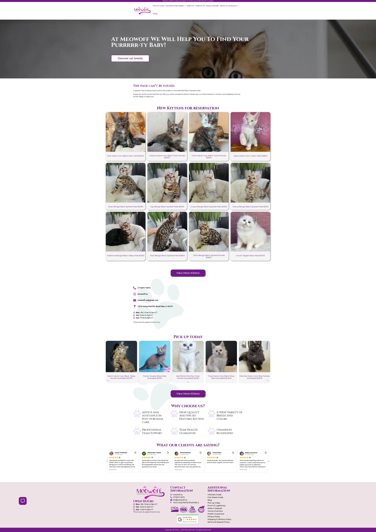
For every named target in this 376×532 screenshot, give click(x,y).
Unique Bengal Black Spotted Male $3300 (208, 207)
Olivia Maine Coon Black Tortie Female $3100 (209, 157)
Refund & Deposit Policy (219, 522)
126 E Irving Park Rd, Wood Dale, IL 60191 (155, 306)
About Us (190, 6)
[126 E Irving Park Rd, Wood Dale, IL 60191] (134, 306)
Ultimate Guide (214, 495)
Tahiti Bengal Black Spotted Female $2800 (209, 256)
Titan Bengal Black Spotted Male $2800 (167, 256)
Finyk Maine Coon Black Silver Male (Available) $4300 (188, 377)
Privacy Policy (214, 517)
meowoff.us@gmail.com (148, 300)
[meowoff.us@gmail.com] (134, 300)
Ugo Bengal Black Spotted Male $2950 (167, 207)
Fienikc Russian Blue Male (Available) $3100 (121, 377)
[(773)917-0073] (134, 287)
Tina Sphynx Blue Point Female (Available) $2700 (254, 377)
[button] (109, 380)
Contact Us (200, 6)
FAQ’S (155, 14)
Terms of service (215, 511)
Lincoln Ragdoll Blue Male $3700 (250, 256)
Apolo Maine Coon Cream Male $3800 (250, 156)
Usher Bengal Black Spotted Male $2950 (125, 207)
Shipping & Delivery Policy (219, 519)
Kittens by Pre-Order (175, 6)
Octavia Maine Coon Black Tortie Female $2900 (167, 157)
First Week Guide (215, 497)
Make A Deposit (212, 6)
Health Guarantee (216, 514)
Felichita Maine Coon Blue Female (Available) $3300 (221, 377)
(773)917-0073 (144, 288)
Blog (210, 500)
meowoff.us (143, 294)
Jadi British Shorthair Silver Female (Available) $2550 (155, 377)
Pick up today (158, 6)
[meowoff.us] (134, 294)
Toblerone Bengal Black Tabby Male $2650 (125, 256)
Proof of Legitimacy (228, 6)
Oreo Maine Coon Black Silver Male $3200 (125, 156)
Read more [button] (145, 470)
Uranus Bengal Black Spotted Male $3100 (250, 207)
